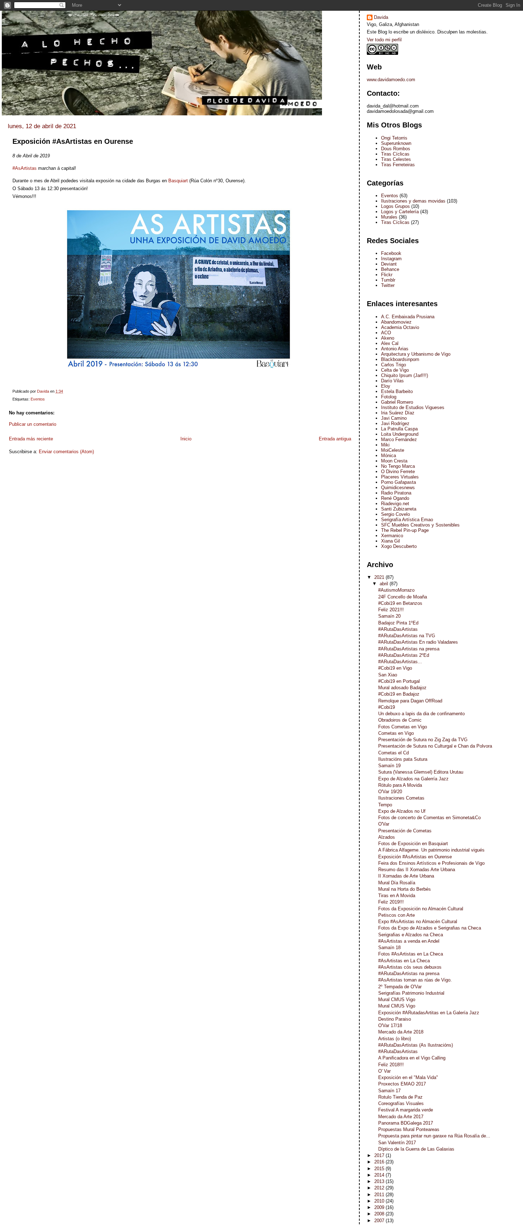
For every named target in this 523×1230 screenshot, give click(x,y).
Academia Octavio (400, 327)
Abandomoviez (396, 322)
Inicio (185, 438)
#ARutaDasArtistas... (400, 661)
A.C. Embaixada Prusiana (407, 316)
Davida (381, 17)
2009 (380, 1207)
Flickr (386, 274)
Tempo (385, 804)
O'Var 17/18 (390, 1025)
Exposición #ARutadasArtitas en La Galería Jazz (428, 1012)
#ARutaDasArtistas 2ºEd (403, 655)
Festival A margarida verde (405, 1110)
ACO (386, 332)
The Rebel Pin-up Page (405, 530)
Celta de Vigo (395, 370)
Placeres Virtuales (400, 477)
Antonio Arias (394, 348)
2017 (380, 1155)
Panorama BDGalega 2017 (405, 1123)
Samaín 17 (389, 1090)
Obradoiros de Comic (400, 720)
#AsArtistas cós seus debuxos (410, 967)
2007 (380, 1220)
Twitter (388, 285)
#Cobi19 (386, 707)
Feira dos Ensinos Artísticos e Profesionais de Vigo (431, 863)
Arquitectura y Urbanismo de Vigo (415, 354)
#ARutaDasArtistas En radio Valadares (418, 642)
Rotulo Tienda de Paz (400, 1097)
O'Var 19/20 (390, 791)
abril (385, 583)
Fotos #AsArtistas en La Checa (410, 954)
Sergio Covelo (395, 514)
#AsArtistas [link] (24, 168)
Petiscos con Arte (396, 915)
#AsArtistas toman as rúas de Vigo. (415, 980)
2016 (380, 1161)
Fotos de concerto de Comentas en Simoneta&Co (429, 817)
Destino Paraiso (394, 1019)
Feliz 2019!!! (391, 902)
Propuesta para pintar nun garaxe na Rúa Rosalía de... (434, 1136)
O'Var (383, 824)
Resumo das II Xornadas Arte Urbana (416, 869)
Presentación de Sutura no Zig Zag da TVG (422, 739)
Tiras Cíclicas (395, 154)
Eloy (385, 386)
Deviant (389, 264)
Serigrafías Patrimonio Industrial (411, 993)
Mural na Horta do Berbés (404, 889)
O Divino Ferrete (398, 471)
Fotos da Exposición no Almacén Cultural (420, 908)
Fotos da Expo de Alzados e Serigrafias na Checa (429, 928)
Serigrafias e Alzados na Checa (410, 934)
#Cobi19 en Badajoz (398, 694)
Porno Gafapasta (398, 482)
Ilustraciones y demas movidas (413, 201)
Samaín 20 (389, 616)
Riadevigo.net (395, 503)
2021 (380, 577)
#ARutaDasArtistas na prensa (408, 648)
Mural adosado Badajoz (402, 687)
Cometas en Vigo (396, 733)
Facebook (391, 253)
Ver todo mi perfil (384, 39)
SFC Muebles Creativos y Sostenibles (420, 525)
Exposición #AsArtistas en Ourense (415, 856)
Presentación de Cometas (405, 830)
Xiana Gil (390, 541)
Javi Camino (394, 418)
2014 (380, 1175)
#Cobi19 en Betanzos (400, 603)
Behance (390, 269)
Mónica (388, 455)
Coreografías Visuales (401, 1103)
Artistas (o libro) (394, 1038)
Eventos (38, 399)
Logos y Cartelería (400, 211)
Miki (385, 444)
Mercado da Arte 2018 (400, 1032)
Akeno (387, 338)
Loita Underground (399, 434)
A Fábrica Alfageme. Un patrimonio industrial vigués (431, 850)
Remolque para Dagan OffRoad (410, 700)
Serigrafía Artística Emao (407, 519)
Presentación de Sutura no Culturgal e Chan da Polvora (435, 746)
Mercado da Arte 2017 (400, 1116)
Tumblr (388, 280)
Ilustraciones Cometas (401, 798)
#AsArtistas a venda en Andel (408, 941)
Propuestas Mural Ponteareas (408, 1129)
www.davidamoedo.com (391, 79)
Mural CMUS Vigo (396, 999)
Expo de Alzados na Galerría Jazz (413, 778)
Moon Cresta (394, 461)
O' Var (384, 1071)
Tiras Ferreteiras (398, 164)
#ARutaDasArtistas (398, 629)
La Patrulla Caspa (399, 428)
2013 (380, 1181)
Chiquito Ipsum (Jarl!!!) (404, 375)
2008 (380, 1213)
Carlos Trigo (393, 364)
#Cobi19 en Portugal (399, 681)
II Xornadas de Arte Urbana (406, 876)
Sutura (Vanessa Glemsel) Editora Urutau (420, 772)
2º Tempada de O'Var (400, 986)
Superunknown (396, 143)
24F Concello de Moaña (402, 597)
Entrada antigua (335, 438)
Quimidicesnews (398, 487)
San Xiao (387, 674)
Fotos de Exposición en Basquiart (413, 843)
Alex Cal (389, 343)
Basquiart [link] (177, 180)
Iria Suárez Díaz (397, 412)
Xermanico (392, 535)
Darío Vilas (392, 380)
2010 (380, 1201)
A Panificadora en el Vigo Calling (411, 1058)
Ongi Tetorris (394, 138)
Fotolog (388, 396)
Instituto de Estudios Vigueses (412, 407)
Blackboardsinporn (400, 359)
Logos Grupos (395, 206)
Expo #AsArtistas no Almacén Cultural (417, 921)
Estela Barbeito (397, 391)
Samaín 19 (389, 765)
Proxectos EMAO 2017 (402, 1084)
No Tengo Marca (398, 466)
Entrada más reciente (31, 438)
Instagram (391, 258)
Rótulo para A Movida (400, 785)
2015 (380, 1168)
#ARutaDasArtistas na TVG (406, 635)
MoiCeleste (392, 450)
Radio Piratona (396, 493)
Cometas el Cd (393, 752)
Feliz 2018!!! (391, 1064)
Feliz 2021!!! (391, 609)
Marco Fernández (399, 439)
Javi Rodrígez (395, 423)
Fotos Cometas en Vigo (402, 726)
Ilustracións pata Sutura (402, 759)
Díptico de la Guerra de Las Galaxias (416, 1149)
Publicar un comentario (32, 424)
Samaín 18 (389, 947)
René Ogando (395, 498)
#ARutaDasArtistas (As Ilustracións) (415, 1045)
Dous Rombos (395, 148)
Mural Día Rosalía (396, 882)
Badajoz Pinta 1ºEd (398, 623)
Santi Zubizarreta (398, 509)
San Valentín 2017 (397, 1142)
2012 (380, 1187)
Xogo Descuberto (399, 546)
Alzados (386, 837)
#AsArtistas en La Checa (404, 960)
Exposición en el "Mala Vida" (408, 1077)
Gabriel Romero (397, 402)
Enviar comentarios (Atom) (66, 451)
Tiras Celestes (396, 159)
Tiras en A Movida (396, 895)
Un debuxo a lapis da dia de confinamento (421, 713)
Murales (389, 217)
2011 (380, 1194)
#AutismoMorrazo (396, 590)
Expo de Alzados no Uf (402, 811)
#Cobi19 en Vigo (395, 668)
